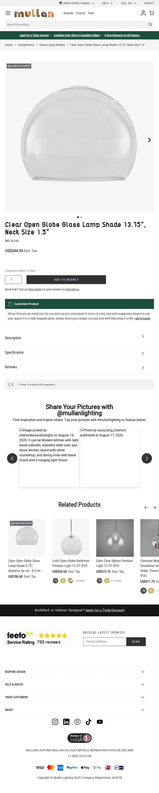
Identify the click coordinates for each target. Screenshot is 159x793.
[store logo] (34, 13)
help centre (35, 289)
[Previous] (147, 507)
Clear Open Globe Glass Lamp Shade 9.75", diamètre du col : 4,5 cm (24, 566)
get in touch (142, 318)
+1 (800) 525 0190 (80, 756)
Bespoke (68, 13)
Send (136, 641)
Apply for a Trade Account (34, 35)
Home (9, 45)
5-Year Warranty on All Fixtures (122, 35)
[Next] (155, 507)
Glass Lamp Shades (52, 45)
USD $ (105, 3)
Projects (80, 13)
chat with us (72, 289)
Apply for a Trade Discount (105, 610)
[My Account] (143, 13)
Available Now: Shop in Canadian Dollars (77, 35)
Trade (91, 13)
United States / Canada (76, 3)
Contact (149, 3)
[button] (78, 217)
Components (26, 45)
